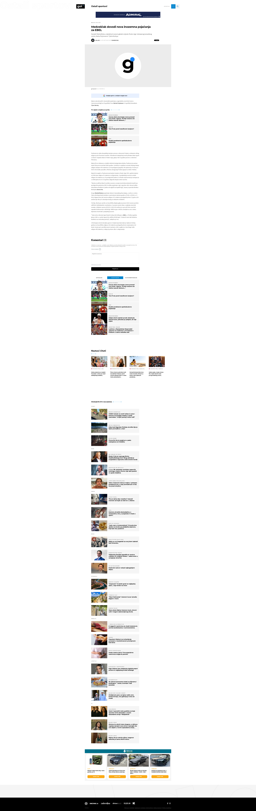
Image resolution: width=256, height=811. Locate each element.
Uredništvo (131, 808)
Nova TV (86, 803)
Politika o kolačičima (166, 808)
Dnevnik (94, 803)
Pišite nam (126, 808)
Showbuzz (117, 803)
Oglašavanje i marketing (140, 808)
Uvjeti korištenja (149, 808)
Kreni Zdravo (134, 803)
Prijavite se (115, 269)
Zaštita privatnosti (157, 808)
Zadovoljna (105, 803)
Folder (127, 803)
